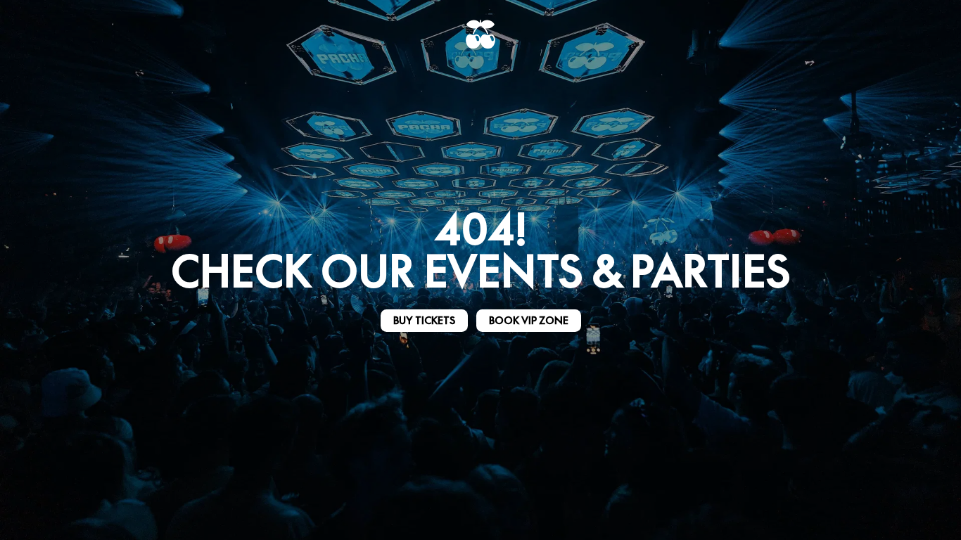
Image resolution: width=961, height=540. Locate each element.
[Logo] (480, 34)
